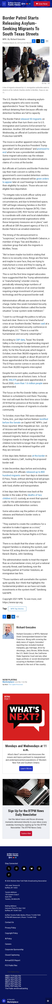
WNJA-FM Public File (13, 980)
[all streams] (48, 1001)
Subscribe (26, 833)
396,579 (12, 380)
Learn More (26, 768)
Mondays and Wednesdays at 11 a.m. (26, 748)
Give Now (42, 4)
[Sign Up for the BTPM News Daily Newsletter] (26, 792)
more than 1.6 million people (28, 383)
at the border (38, 455)
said (43, 323)
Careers (8, 944)
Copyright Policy (11, 933)
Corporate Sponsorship (14, 949)
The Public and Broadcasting (16, 988)
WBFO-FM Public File (13, 982)
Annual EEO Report (12, 960)
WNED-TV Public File (13, 976)
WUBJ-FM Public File (13, 986)
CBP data (20, 339)
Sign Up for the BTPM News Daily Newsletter (26, 813)
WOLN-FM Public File (13, 984)
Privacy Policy (10, 928)
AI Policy (8, 939)
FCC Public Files (11, 965)
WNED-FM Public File (13, 978)
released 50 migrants (31, 119)
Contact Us (9, 922)
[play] (3, 1001)
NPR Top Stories (17, 609)
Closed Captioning (12, 955)
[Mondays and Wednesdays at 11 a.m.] (26, 717)
